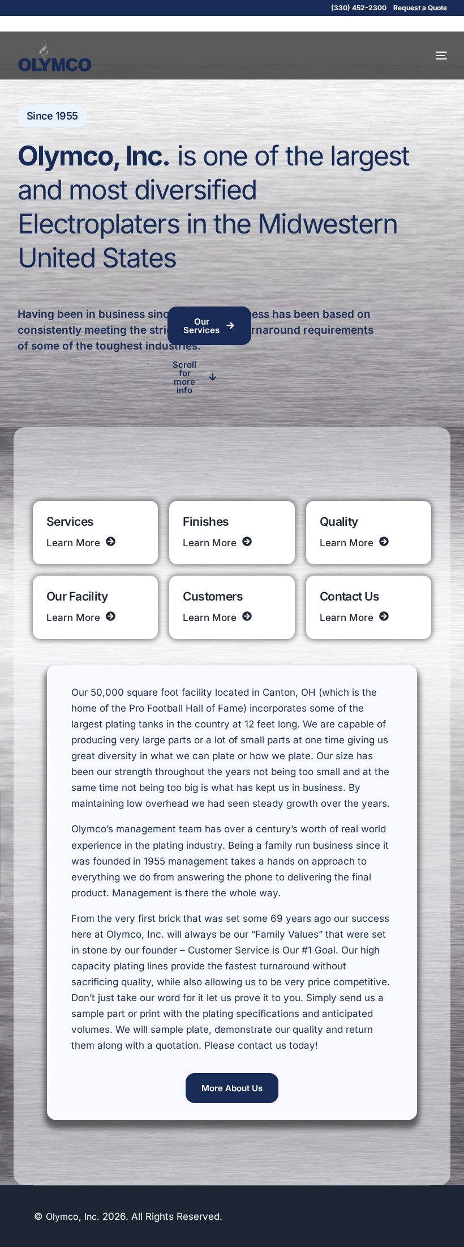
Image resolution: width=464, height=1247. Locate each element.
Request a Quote (420, 8)
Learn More (73, 542)
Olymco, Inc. (73, 1216)
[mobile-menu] (431, 55)
